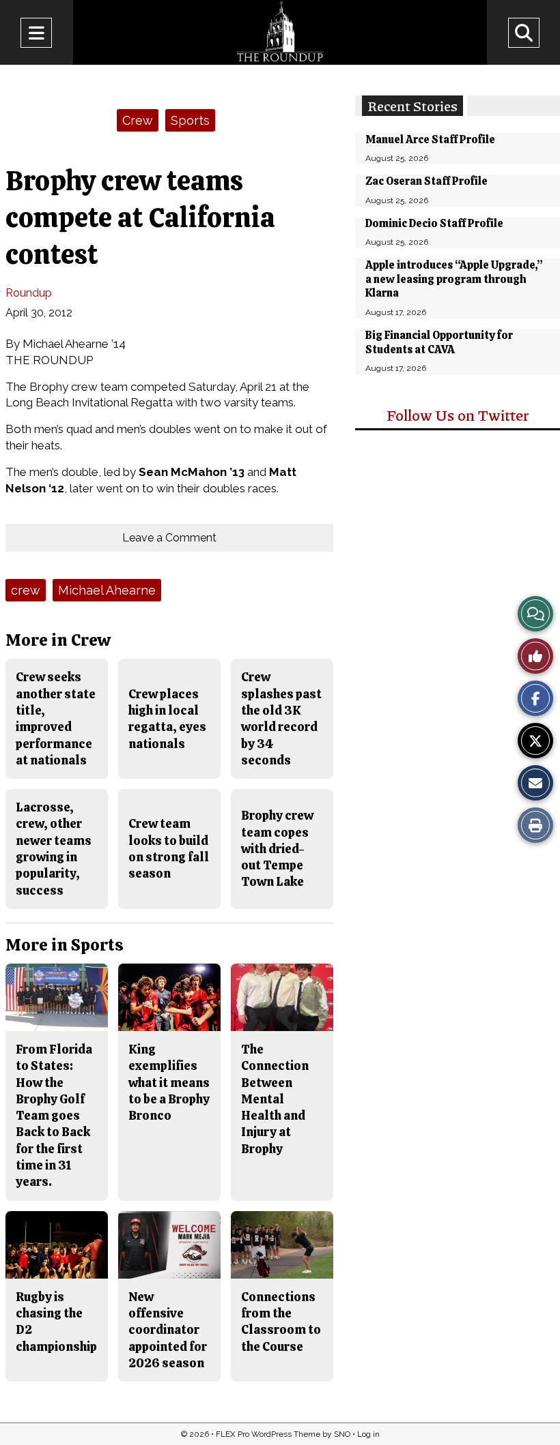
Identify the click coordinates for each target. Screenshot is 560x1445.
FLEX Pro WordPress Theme (268, 1434)
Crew (137, 120)
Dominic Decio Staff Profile (434, 223)
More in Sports (64, 944)
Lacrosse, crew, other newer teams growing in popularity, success (54, 848)
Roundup (28, 292)
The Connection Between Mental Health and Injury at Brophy (275, 1099)
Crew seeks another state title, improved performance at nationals (56, 718)
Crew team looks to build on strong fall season (168, 848)
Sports (190, 120)
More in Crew (58, 640)
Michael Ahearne (107, 590)
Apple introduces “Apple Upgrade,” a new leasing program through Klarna (454, 279)
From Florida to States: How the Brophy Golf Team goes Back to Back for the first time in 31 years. (54, 1115)
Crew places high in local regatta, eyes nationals (167, 718)
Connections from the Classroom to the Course (281, 1321)
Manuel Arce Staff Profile (430, 139)
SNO (342, 1434)
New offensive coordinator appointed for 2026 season (167, 1330)
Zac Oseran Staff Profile (426, 181)
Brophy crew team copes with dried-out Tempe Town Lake (277, 848)
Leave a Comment (169, 537)
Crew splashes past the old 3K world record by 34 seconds (281, 718)
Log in (368, 1434)
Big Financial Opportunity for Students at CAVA (439, 342)
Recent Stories (412, 105)
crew (25, 590)
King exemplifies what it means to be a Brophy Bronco (169, 1082)
